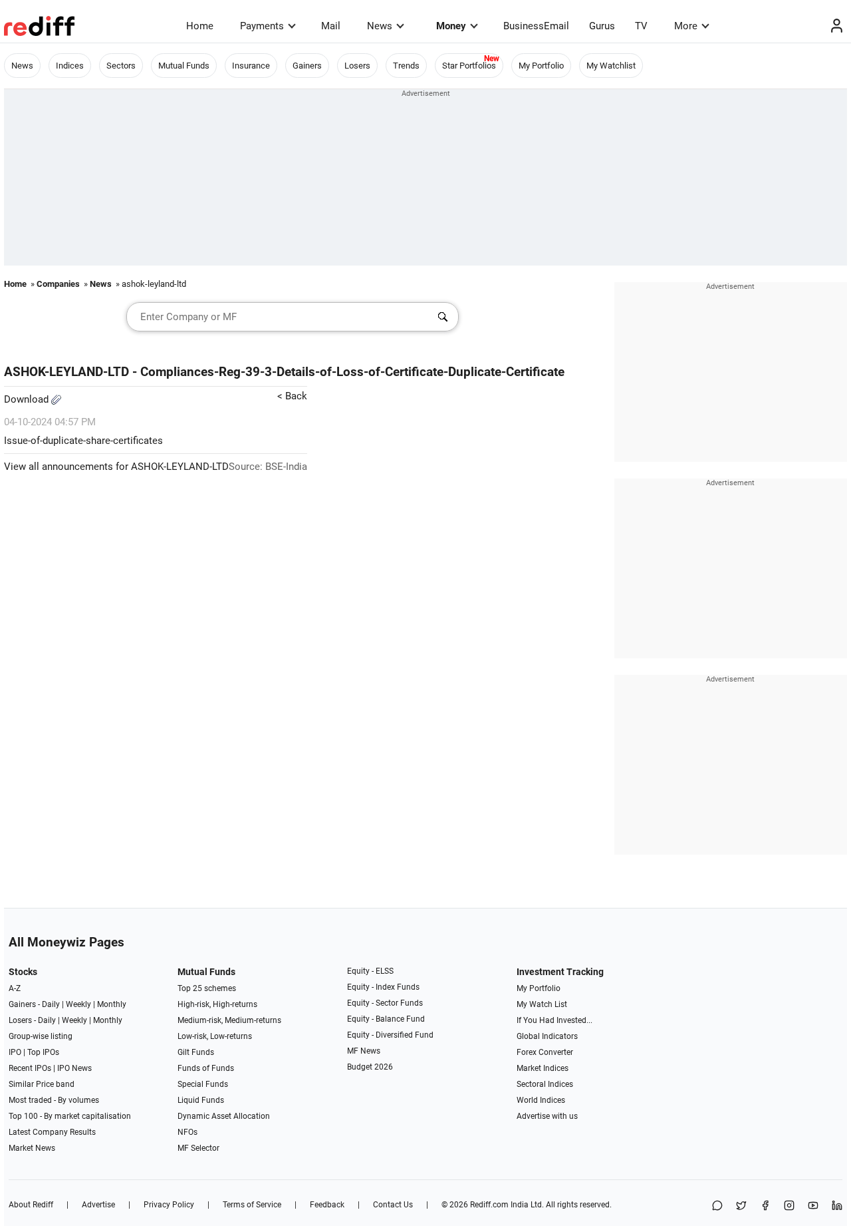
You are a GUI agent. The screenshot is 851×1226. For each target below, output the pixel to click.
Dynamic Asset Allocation (224, 1116)
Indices (70, 66)
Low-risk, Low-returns (215, 1036)
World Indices (541, 1100)
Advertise (98, 1204)
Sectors (121, 66)
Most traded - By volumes (54, 1100)
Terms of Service (252, 1204)
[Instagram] (789, 1206)
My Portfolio (541, 66)
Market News (32, 1148)
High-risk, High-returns (217, 1004)
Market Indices (542, 1068)
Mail (330, 26)
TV (641, 26)
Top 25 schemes (207, 988)
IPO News (74, 1068)
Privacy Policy (169, 1204)
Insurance (251, 66)
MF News (363, 1051)
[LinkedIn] (837, 1206)
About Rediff (31, 1204)
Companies (58, 284)
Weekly (78, 1004)
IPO (15, 1052)
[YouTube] (813, 1206)
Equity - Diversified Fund (390, 1035)
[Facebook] (765, 1206)
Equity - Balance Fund (386, 1019)
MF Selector (198, 1148)
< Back (292, 396)
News (379, 26)
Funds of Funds (206, 1068)
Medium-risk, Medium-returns (229, 1020)
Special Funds (203, 1084)
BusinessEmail (536, 26)
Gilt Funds (196, 1052)
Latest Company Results (52, 1132)
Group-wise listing (40, 1036)
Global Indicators (547, 1036)
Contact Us (393, 1204)
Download (27, 399)
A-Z (15, 988)
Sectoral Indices (545, 1084)
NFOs (187, 1132)
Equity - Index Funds (383, 987)
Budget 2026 (370, 1067)
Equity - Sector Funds (385, 1003)
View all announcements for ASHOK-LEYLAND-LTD (116, 467)
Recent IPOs (30, 1068)
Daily (51, 1004)
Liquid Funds (201, 1100)
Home (199, 26)
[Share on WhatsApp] (717, 1206)
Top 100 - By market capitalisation (70, 1116)
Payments (262, 26)
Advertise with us (547, 1116)
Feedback (327, 1204)
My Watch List (542, 1004)
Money (451, 26)
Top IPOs (43, 1052)
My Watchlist (611, 66)
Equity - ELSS (370, 971)
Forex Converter (545, 1052)
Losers (357, 66)
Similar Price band (41, 1084)
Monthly (111, 1004)
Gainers (307, 66)
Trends (406, 66)
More (685, 26)
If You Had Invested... (554, 1020)
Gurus (602, 26)
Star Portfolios (469, 66)
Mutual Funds (183, 66)
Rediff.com (489, 1204)
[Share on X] (741, 1206)
